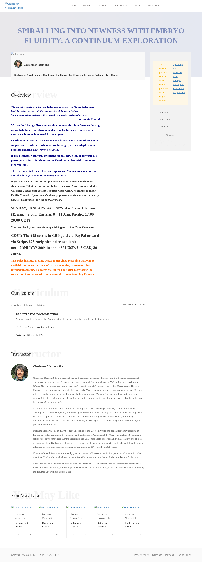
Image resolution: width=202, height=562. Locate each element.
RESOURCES (120, 6)
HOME (74, 6)
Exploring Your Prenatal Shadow (132, 525)
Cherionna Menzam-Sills (48, 366)
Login (182, 6)
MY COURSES (155, 6)
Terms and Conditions (163, 554)
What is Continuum (38, 186)
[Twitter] (166, 143)
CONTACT (138, 6)
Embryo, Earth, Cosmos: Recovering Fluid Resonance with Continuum (22, 525)
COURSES (104, 6)
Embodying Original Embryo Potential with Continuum (76, 525)
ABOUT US (88, 6)
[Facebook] (158, 143)
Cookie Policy (184, 554)
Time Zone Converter (81, 227)
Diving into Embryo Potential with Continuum (49, 525)
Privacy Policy (141, 554)
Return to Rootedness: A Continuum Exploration (104, 525)
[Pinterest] (174, 143)
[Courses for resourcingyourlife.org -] (14, 6)
